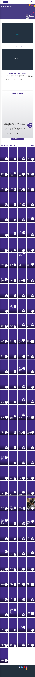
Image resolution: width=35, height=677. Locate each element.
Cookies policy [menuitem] (5, 666)
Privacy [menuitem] (10, 666)
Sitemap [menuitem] (13, 666)
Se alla (32, 145)
